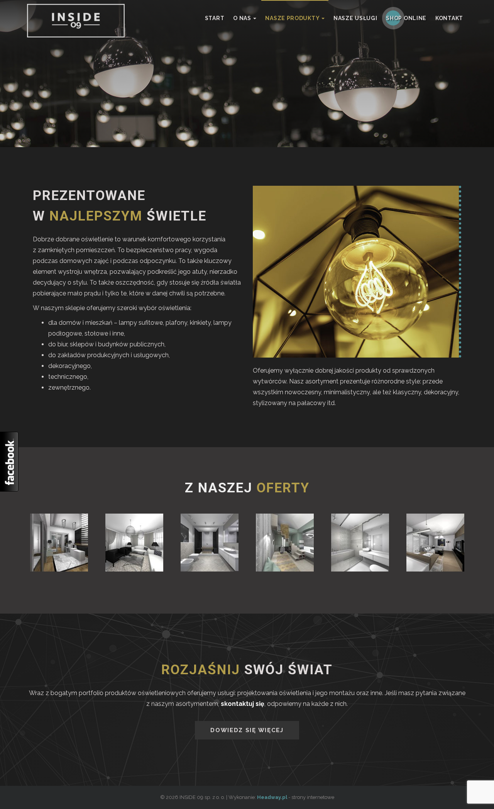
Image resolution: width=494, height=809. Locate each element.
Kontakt (449, 18)
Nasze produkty (293, 18)
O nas (242, 18)
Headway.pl (272, 797)
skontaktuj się (242, 703)
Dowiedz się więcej (247, 730)
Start (215, 18)
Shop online (406, 18)
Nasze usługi (355, 18)
